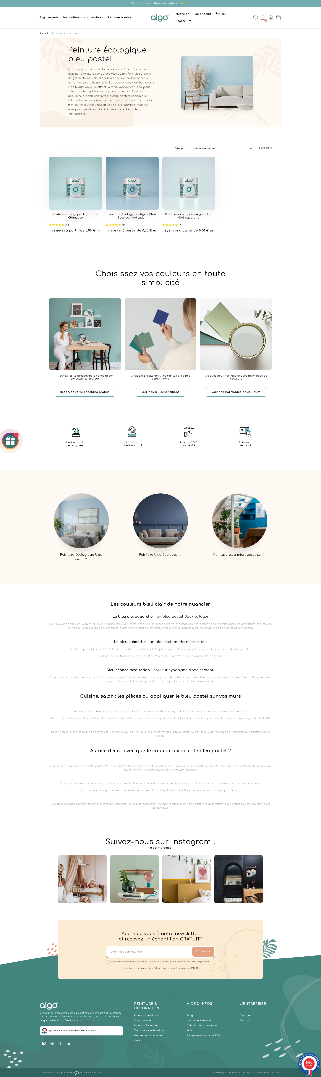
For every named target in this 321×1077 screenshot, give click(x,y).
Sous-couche (142, 1020)
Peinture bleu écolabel (158, 554)
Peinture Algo (55, 1072)
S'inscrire (203, 951)
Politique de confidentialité (255, 1072)
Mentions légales (219, 1072)
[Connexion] (271, 17)
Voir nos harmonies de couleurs (236, 392)
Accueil (44, 33)
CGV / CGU (276, 1072)
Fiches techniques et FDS (203, 1035)
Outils (138, 1040)
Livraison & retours (199, 1020)
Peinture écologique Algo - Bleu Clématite (75, 216)
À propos (245, 1015)
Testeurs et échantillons (150, 1030)
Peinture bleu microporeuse (237, 554)
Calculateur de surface (202, 1025)
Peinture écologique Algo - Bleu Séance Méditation (132, 216)
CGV (189, 1040)
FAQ (189, 1030)
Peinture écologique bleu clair (81, 556)
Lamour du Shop (92, 1072)
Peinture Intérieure (146, 1015)
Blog (190, 1015)
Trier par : (181, 148)
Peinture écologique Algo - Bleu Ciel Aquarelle (189, 216)
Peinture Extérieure (146, 1025)
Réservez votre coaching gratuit (85, 392)
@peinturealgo (161, 847)
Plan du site (235, 1072)
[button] (49, 17)
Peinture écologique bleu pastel (67, 33)
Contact (245, 1020)
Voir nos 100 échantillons (160, 392)
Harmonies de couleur (148, 1035)
